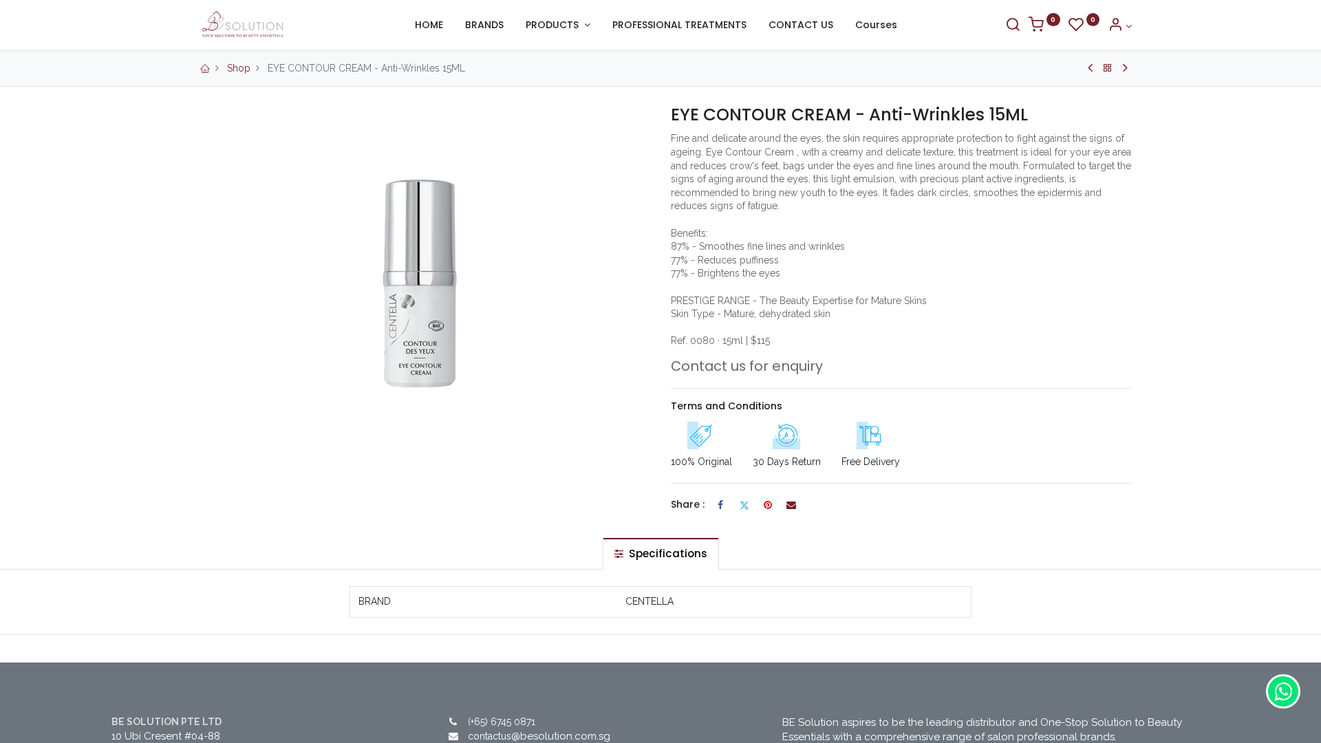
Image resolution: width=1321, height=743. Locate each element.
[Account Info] (1120, 26)
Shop (238, 68)
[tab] (661, 553)
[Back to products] (1107, 68)
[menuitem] (429, 25)
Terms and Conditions (726, 406)
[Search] (1012, 26)
